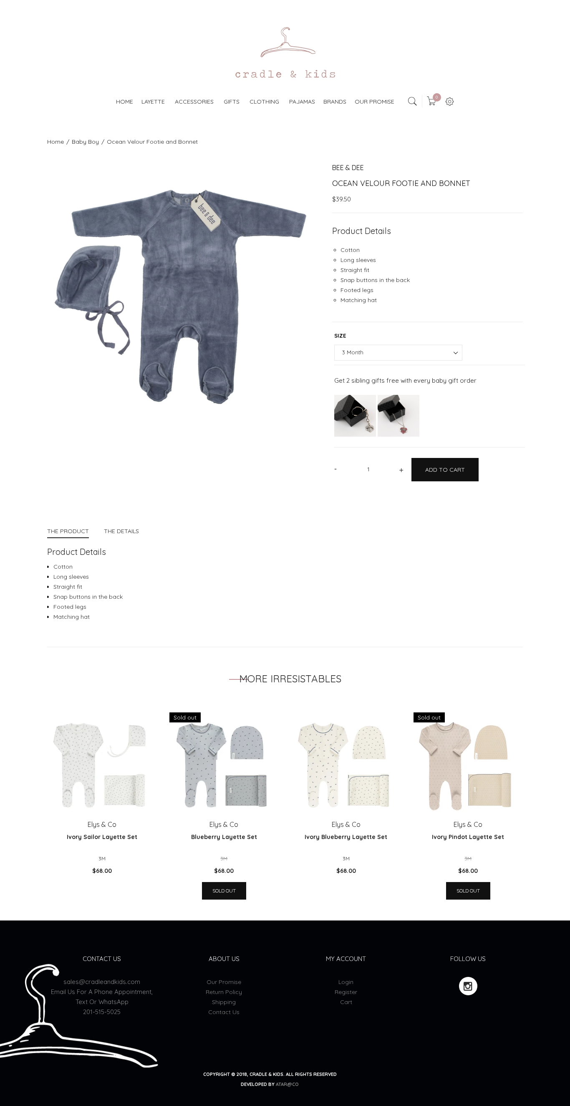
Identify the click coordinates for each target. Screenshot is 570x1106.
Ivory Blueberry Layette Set (346, 837)
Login (345, 982)
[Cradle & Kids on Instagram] (468, 986)
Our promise (224, 982)
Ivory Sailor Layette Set (102, 837)
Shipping (224, 1002)
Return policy (224, 992)
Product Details (361, 231)
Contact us (224, 1012)
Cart (346, 1002)
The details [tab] (121, 531)
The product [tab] (68, 531)
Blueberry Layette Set (224, 837)
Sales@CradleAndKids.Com (101, 982)
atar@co (287, 1084)
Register (346, 992)
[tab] (71, 532)
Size (340, 335)
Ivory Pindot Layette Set (468, 837)
